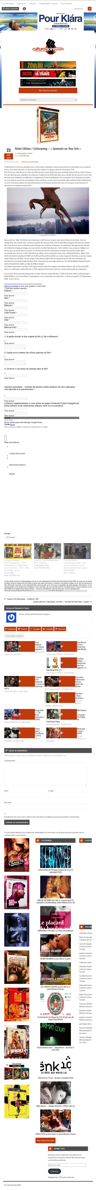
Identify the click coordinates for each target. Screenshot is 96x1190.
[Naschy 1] (16, 1021)
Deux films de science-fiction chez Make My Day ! (81, 647)
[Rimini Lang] (16, 1080)
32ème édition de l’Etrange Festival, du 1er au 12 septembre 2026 (55, 870)
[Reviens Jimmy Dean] (16, 908)
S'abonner (54, 1171)
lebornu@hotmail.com (40, 591)
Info (24, 8)
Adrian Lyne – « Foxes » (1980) (81, 731)
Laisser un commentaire (29, 162)
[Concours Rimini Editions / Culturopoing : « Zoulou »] (48, 65)
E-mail (51, 791)
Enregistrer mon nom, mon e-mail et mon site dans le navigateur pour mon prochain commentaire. (42, 817)
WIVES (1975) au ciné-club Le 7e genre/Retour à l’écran (56, 1134)
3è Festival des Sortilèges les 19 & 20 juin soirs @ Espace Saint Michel (56, 1018)
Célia (81, 933)
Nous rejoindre (12, 9)
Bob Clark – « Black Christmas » (79, 695)
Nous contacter (66, 4)
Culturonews (21, 4)
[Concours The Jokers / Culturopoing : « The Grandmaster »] (48, 83)
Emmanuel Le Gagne (25, 153)
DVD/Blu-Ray (24, 156)
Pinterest (62, 629)
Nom (6, 791)
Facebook (12, 629)
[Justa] (48, 21)
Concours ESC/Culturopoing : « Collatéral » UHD (22, 599)
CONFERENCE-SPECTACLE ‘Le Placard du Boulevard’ (56, 930)
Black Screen (84, 937)
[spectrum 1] (16, 1118)
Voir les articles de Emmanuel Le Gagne (35, 614)
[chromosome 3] (16, 983)
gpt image (83, 1024)
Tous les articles (8, 4)
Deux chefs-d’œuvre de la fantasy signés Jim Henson (79, 682)
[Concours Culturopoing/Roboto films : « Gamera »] (47, 551)
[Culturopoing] (48, 58)
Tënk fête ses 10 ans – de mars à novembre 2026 (55, 1077)
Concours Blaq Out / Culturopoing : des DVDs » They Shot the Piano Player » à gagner (61, 601)
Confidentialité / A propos (48, 4)
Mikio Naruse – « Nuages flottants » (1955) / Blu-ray (55, 1105)
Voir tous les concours (48, 90)
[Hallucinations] (16, 946)
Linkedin (49, 629)
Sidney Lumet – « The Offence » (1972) (39, 732)
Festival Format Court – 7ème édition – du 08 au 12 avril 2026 (55, 1048)
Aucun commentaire (11, 162)
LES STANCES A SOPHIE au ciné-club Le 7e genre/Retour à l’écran (55, 987)
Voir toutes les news (45, 1140)
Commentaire (10, 761)
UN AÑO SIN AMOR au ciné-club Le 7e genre (55, 958)
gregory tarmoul (85, 953)
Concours (32, 4)
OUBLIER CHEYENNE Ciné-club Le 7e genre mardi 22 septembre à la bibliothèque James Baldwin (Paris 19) (55, 901)
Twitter (24, 629)
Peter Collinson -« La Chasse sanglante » (39, 645)
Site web (7, 802)
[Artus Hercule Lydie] (16, 1058)
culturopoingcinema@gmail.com (75, 591)
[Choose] (16, 871)
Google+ (36, 629)
